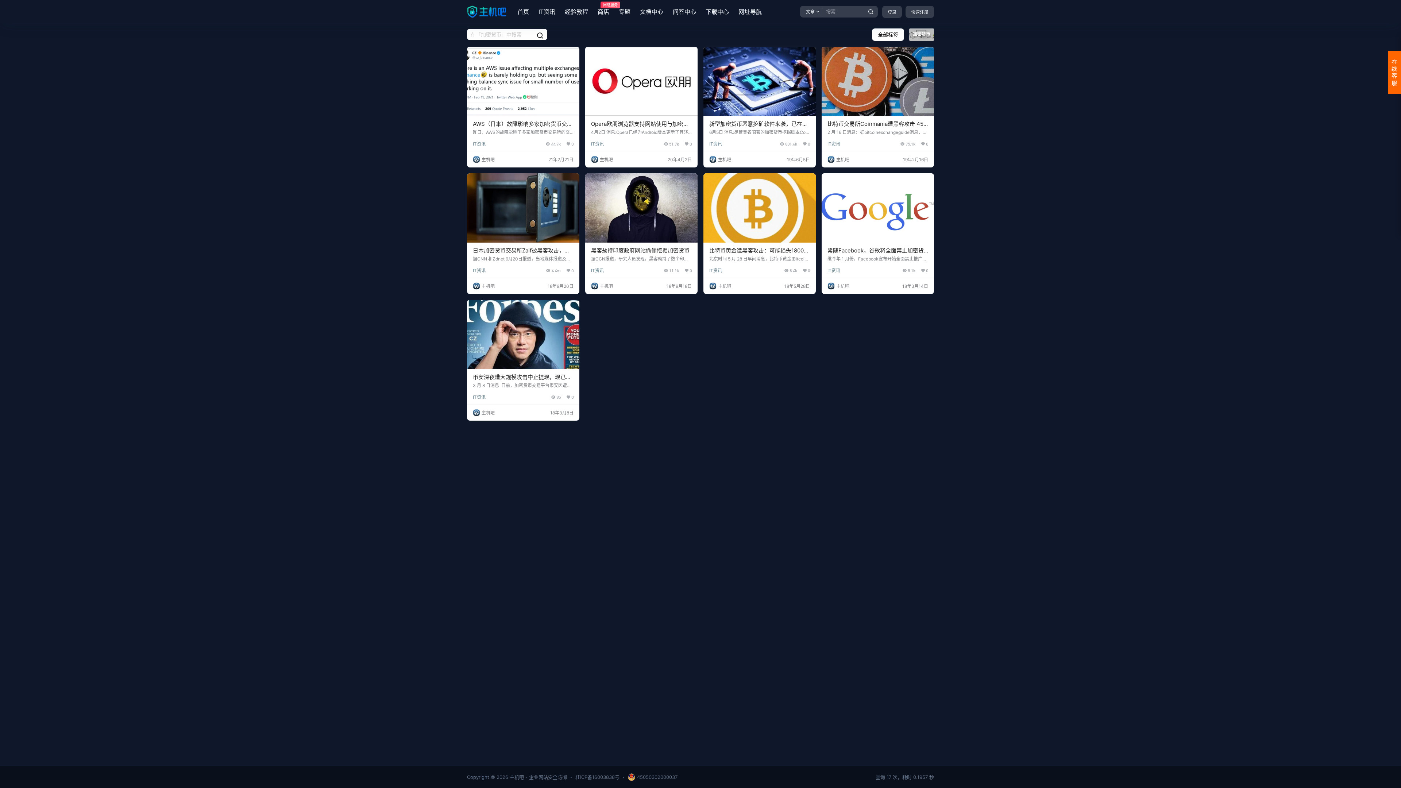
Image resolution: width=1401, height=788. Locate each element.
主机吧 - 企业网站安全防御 (537, 777)
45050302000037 (657, 777)
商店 (603, 9)
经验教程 (576, 11)
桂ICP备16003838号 (597, 777)
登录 (892, 12)
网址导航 (750, 11)
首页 (523, 11)
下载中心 (717, 11)
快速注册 (920, 12)
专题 (624, 11)
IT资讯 (547, 11)
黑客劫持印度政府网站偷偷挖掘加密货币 (640, 250)
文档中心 (651, 11)
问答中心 (684, 11)
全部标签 (888, 34)
